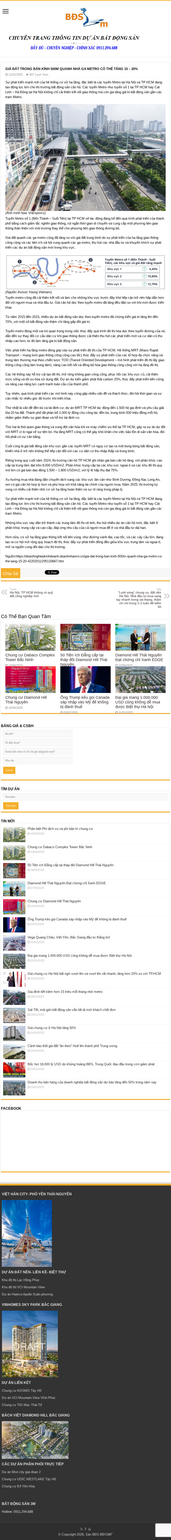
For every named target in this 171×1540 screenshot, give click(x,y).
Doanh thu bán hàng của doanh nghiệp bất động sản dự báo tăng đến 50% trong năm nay (92, 1082)
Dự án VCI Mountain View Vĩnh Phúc (29, 1398)
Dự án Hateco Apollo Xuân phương (27, 1294)
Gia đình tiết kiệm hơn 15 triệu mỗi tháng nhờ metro (65, 992)
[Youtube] (89, 1529)
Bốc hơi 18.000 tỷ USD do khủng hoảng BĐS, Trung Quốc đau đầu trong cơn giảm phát (91, 1064)
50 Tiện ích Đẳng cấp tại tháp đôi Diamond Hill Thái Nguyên (83, 660)
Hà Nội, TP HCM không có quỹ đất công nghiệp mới (31, 593)
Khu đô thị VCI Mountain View (23, 1287)
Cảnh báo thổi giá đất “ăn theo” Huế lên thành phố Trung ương (72, 1046)
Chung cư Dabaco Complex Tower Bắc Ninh (30, 657)
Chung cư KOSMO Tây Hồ (21, 1390)
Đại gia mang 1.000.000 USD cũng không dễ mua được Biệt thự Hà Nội (137, 702)
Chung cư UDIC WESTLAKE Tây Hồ (29, 1479)
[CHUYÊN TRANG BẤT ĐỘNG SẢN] (85, 15)
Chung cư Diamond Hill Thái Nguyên (26, 699)
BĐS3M (106, 1534)
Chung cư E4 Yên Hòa (18, 1486)
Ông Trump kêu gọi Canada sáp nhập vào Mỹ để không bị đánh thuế (85, 702)
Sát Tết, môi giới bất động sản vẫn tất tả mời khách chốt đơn (72, 1010)
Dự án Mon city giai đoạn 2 (21, 1472)
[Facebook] (85, 1529)
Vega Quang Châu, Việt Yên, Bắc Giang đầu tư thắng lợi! (69, 937)
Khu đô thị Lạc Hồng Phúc (21, 1280)
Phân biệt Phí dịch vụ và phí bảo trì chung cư (60, 829)
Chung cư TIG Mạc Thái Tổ (22, 1405)
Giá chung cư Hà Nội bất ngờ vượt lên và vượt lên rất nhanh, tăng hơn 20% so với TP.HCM (94, 973)
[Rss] (81, 1529)
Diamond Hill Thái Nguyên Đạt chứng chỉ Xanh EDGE (139, 657)
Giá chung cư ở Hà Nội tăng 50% (52, 1028)
